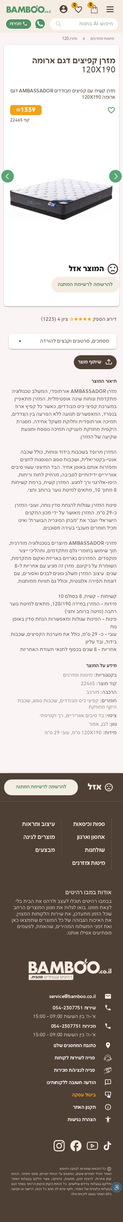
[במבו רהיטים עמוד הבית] (28, 9)
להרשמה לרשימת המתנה (85, 284)
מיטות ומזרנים (102, 39)
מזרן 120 (69, 39)
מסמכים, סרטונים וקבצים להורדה (74, 341)
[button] (58, 24)
